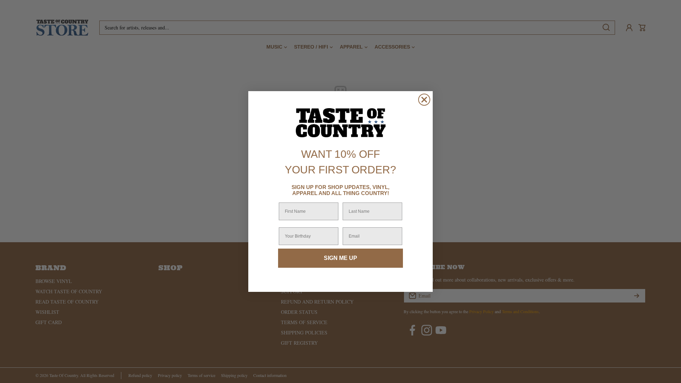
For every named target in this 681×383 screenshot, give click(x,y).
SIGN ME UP (340, 258)
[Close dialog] (424, 99)
